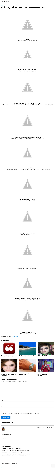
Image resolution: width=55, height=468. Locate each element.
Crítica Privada (15, 336)
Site (1, 406)
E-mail (2, 400)
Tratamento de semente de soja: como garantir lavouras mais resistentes (16, 450)
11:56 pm (51, 427)
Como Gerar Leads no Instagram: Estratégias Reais (11, 448)
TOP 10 (2, 5)
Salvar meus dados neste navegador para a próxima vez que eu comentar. (20, 413)
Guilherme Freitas (40, 427)
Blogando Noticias (5, 1)
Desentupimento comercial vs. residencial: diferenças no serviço (14, 452)
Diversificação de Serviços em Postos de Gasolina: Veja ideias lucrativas (16, 455)
